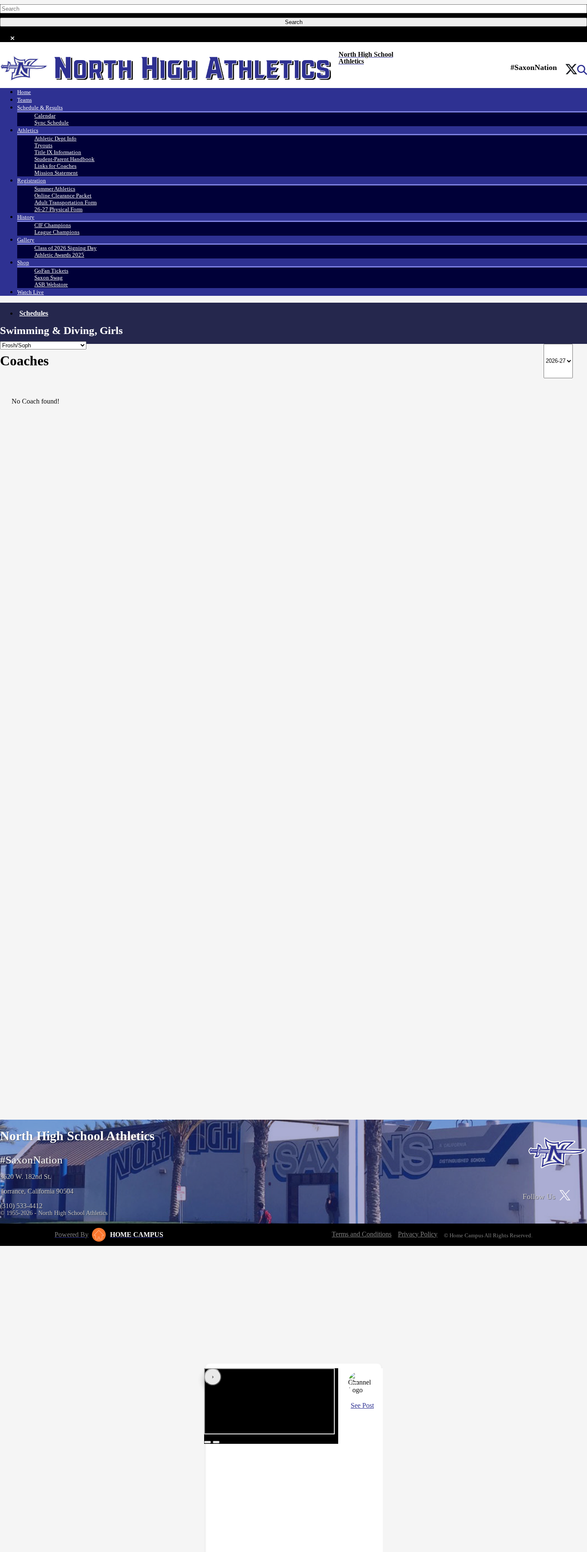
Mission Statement (56, 173)
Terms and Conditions (361, 1234)
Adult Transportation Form (65, 202)
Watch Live (30, 292)
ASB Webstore (51, 284)
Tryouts (43, 145)
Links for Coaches (55, 166)
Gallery (25, 240)
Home (24, 92)
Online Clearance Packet (63, 195)
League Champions (56, 232)
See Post (362, 1405)
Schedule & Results (40, 107)
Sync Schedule (51, 122)
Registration (31, 180)
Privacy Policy (417, 1234)
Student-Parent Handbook (64, 159)
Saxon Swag (48, 277)
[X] (571, 70)
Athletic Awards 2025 (59, 255)
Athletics (27, 130)
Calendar (44, 115)
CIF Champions (52, 225)
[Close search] (12, 36)
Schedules (33, 313)
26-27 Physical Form (58, 209)
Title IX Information (57, 152)
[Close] (355, 1383)
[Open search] (582, 70)
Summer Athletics (54, 188)
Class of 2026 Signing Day (65, 248)
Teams (24, 100)
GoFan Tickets (51, 270)
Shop (23, 262)
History (25, 217)
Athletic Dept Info (55, 138)
